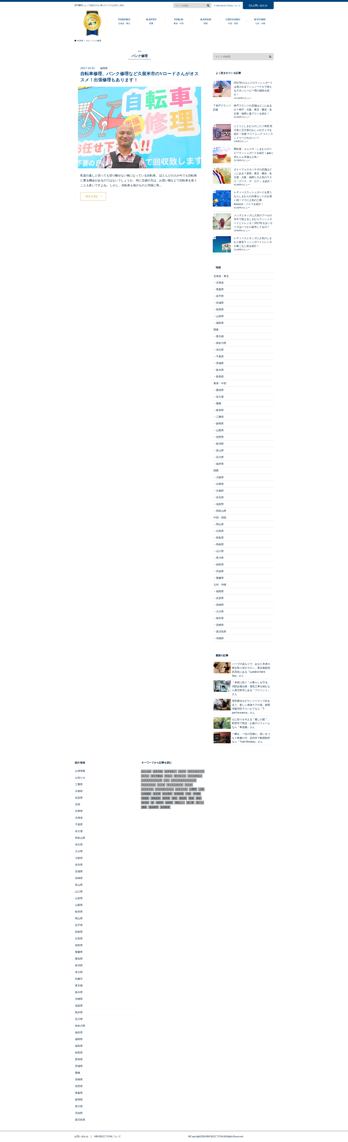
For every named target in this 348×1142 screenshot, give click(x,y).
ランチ (188, 784)
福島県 (220, 322)
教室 (191, 798)
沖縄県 (220, 638)
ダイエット (180, 776)
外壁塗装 (179, 793)
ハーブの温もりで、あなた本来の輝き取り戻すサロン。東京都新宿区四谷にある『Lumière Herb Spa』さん (251, 669)
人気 (201, 789)
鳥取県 (220, 537)
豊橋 (218, 403)
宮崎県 (220, 624)
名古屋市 (167, 793)
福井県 (220, 463)
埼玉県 (220, 349)
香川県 (220, 557)
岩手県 (220, 295)
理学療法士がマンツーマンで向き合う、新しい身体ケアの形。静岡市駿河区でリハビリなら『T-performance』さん (251, 706)
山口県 (220, 550)
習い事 (190, 802)
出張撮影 (146, 793)
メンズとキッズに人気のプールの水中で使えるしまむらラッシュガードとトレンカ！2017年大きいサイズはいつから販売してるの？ (253, 221)
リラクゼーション (164, 789)
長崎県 (220, 604)
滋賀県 (220, 504)
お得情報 (80, 770)
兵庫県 (220, 483)
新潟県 (220, 443)
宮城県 (220, 302)
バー (166, 780)
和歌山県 (221, 510)
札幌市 (79, 978)
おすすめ (158, 771)
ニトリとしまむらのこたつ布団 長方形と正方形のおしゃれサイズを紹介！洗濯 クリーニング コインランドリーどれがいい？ (253, 131)
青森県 (220, 289)
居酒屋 (145, 798)
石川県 (220, 457)
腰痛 (144, 807)
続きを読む (92, 196)
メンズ (161, 784)
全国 (77, 804)
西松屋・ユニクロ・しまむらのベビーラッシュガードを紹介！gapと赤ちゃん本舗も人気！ (254, 152)
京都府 (220, 490)
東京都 (220, 336)
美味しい (179, 802)
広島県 (220, 530)
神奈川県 (221, 342)
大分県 (220, 611)
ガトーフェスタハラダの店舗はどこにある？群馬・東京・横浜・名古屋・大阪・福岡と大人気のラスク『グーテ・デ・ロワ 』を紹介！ (253, 175)
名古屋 (220, 396)
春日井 (145, 802)
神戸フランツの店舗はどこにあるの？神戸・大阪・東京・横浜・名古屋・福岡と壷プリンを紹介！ (253, 109)
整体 (198, 798)
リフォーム (147, 789)
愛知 (174, 798)
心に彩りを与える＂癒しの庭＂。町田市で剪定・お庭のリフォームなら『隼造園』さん (251, 723)
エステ (182, 771)
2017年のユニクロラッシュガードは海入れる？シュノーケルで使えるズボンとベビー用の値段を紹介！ (253, 88)
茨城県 (220, 363)
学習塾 (197, 793)
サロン (168, 776)
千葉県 (220, 356)
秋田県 (220, 309)
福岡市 (159, 802)
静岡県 (220, 423)
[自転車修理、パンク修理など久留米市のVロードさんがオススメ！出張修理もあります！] (139, 166)
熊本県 (220, 618)
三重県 (220, 416)
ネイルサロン (194, 776)
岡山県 (220, 524)
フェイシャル (148, 784)
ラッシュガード (175, 784)
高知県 (220, 571)
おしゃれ (146, 771)
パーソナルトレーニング (184, 780)
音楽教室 (165, 807)
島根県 (220, 544)
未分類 (79, 971)
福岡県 (220, 591)
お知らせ (80, 777)
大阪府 (220, 477)
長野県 (220, 436)
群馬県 (220, 376)
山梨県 (220, 430)
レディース (181, 789)
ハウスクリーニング (151, 780)
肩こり (199, 802)
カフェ (145, 776)
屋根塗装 (155, 798)
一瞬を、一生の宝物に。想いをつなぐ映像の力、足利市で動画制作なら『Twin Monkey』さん (251, 737)
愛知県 (220, 389)
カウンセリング (196, 771)
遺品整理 (153, 807)
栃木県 (220, 369)
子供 (188, 793)
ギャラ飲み (156, 776)
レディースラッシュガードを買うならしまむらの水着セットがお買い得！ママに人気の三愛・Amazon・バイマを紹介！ (253, 198)
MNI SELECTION (214, 1136)
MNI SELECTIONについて (228, 5)
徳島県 (220, 564)
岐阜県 (220, 410)
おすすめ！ (170, 771)
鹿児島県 (221, 631)
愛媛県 (220, 577)
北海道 (220, 282)
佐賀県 (220, 597)
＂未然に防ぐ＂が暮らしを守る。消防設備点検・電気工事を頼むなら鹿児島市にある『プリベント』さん (251, 688)
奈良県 (220, 497)
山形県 (220, 316)
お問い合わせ (260, 5)
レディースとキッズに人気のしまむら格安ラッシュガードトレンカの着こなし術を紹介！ (253, 242)
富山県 (220, 450)
